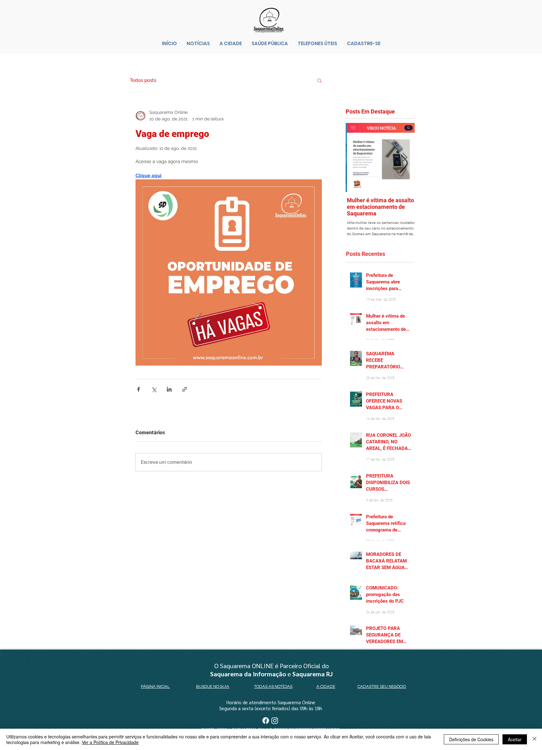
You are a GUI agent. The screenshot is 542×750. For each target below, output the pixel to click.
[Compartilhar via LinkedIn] (169, 389)
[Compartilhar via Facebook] (138, 389)
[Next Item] (404, 157)
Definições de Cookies (471, 739)
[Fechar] (534, 739)
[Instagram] (274, 720)
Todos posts (143, 80)
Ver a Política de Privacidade (110, 742)
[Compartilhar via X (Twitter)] (154, 389)
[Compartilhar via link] (185, 389)
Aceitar (515, 739)
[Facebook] (265, 720)
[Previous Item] (356, 157)
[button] (319, 80)
